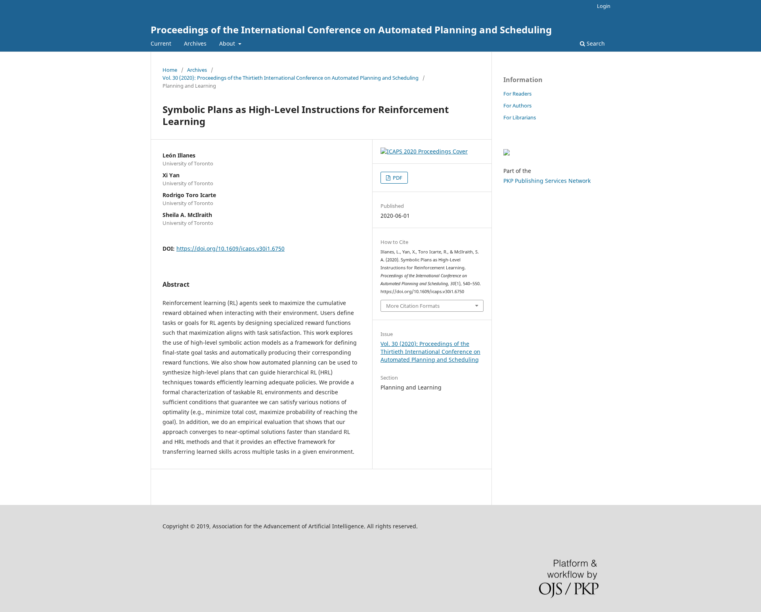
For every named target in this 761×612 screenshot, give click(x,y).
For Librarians (519, 117)
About (228, 43)
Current (161, 43)
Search (595, 43)
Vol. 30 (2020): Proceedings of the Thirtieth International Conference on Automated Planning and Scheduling (291, 77)
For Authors (517, 105)
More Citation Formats (413, 305)
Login (603, 6)
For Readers (517, 93)
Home (170, 69)
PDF (397, 177)
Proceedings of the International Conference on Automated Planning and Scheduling (351, 29)
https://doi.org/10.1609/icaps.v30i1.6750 (230, 248)
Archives (195, 43)
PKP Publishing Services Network (547, 180)
